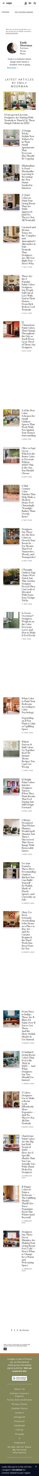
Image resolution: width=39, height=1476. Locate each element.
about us (19, 1389)
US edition (17, 1469)
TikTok (19, 1429)
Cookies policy (19, 1408)
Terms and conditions (19, 1399)
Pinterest (19, 1421)
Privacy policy (19, 1404)
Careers (19, 1412)
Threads (19, 1434)
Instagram (19, 1417)
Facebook (19, 1425)
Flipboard (19, 1442)
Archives (24, 1330)
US (5, 1349)
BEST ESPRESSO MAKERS (24, 12)
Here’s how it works (12, 33)
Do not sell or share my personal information (19, 1450)
